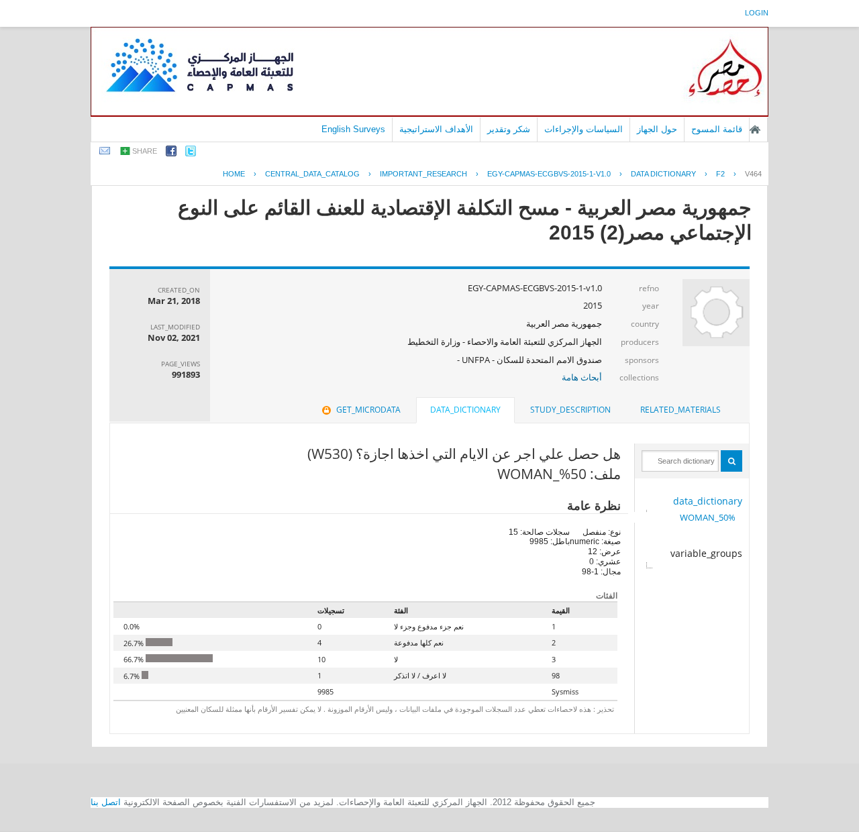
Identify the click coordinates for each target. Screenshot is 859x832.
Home (234, 174)
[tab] (680, 410)
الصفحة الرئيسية (755, 129)
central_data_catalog (312, 174)
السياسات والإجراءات (583, 129)
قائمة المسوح (716, 129)
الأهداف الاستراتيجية (436, 129)
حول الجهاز (657, 129)
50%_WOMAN (708, 517)
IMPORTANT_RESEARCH (423, 174)
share (144, 151)
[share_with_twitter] (190, 153)
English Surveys (353, 129)
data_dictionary (707, 501)
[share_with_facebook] (171, 153)
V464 (753, 174)
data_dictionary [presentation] (465, 409)
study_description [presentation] (570, 409)
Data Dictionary (663, 174)
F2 (720, 174)
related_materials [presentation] (680, 409)
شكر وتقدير (508, 129)
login (756, 13)
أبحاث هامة (582, 377)
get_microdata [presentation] (368, 409)
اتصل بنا (106, 802)
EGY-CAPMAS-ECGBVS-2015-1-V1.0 (549, 174)
